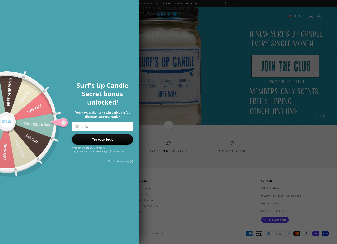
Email (85, 126)
